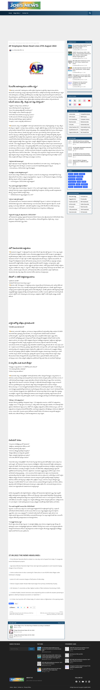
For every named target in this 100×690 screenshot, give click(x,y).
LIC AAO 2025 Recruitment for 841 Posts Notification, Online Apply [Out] (82, 69)
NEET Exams (84, 116)
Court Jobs (72, 179)
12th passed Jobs (73, 209)
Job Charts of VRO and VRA (76, 654)
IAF (79, 181)
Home (10, 13)
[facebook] (70, 100)
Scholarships (78, 187)
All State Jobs (84, 212)
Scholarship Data (85, 124)
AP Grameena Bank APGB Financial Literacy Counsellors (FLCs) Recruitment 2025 (82, 46)
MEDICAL (85, 184)
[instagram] (84, 100)
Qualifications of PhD (74, 129)
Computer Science (85, 119)
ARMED (82, 174)
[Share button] (34, 607)
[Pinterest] (27, 607)
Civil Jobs (71, 124)
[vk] (70, 104)
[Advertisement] (50, 28)
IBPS (84, 181)
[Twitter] (21, 607)
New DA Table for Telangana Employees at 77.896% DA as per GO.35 (80, 162)
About (15, 687)
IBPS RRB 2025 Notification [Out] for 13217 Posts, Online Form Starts (81, 62)
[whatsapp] (80, 100)
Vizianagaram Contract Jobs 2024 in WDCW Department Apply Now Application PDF (81, 76)
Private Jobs (84, 199)
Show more (61, 623)
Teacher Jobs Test (73, 201)
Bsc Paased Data (85, 132)
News (13, 43)
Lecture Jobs (72, 114)
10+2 (71, 174)
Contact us (20, 687)
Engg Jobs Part (72, 199)
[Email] (30, 607)
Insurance (72, 184)
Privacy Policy (27, 687)
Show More (88, 42)
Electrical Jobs (72, 122)
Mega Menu (16, 13)
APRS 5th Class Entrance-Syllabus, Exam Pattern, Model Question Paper (82, 141)
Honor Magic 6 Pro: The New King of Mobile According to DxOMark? (32, 625)
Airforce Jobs (72, 204)
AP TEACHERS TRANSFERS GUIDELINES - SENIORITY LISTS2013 (82, 148)
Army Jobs (71, 206)
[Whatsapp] (24, 607)
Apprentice (72, 176)
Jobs (79, 184)
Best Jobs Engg (72, 196)
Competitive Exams (85, 114)
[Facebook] (18, 607)
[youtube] (89, 100)
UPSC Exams (72, 116)
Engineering (72, 181)
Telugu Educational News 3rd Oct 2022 (24, 635)
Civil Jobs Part (84, 196)
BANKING (80, 176)
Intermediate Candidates (86, 127)
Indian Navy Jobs (85, 204)
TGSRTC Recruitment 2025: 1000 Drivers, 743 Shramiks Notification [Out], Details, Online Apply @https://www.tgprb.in (82, 54)
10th (77, 174)
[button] (90, 13)
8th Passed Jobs (84, 201)
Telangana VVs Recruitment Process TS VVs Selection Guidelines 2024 (80, 83)
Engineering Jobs (85, 129)
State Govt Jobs (72, 212)
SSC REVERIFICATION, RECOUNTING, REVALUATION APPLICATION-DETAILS (82, 154)
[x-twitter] (75, 100)
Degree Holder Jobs (73, 132)
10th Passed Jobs (85, 209)
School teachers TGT (74, 127)
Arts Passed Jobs (73, 119)
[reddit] (89, 681)
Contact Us (25, 13)
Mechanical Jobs (85, 122)
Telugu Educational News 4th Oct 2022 (24, 630)
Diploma (80, 179)
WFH (86, 187)
